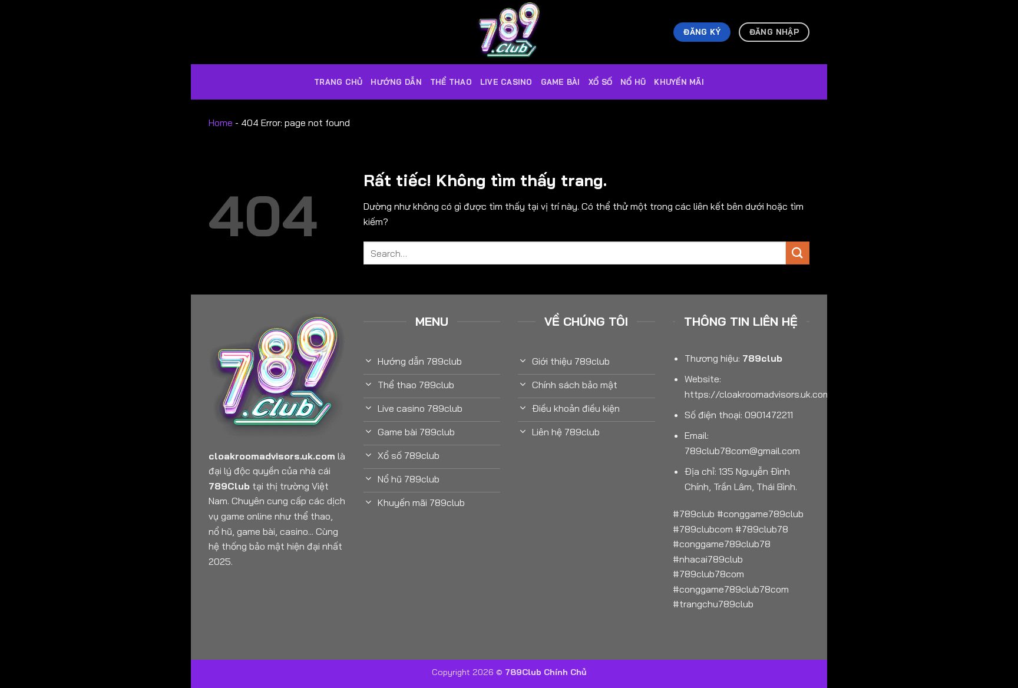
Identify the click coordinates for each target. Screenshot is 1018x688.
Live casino (506, 82)
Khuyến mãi (679, 82)
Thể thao (451, 82)
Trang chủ (338, 82)
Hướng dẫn (396, 82)
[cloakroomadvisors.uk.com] (509, 32)
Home (221, 122)
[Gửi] (797, 253)
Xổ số (600, 82)
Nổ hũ (633, 82)
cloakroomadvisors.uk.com (272, 456)
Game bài (560, 82)
